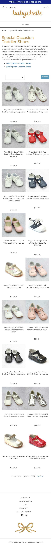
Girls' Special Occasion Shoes (18, 63)
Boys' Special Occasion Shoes (18, 67)
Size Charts (25, 501)
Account (23, 508)
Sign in (12, 7)
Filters (45, 77)
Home (4, 30)
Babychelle (19, 542)
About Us (25, 498)
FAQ (25, 505)
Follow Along (24, 511)
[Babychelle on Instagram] (26, 515)
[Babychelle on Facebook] (21, 515)
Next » (40, 476)
